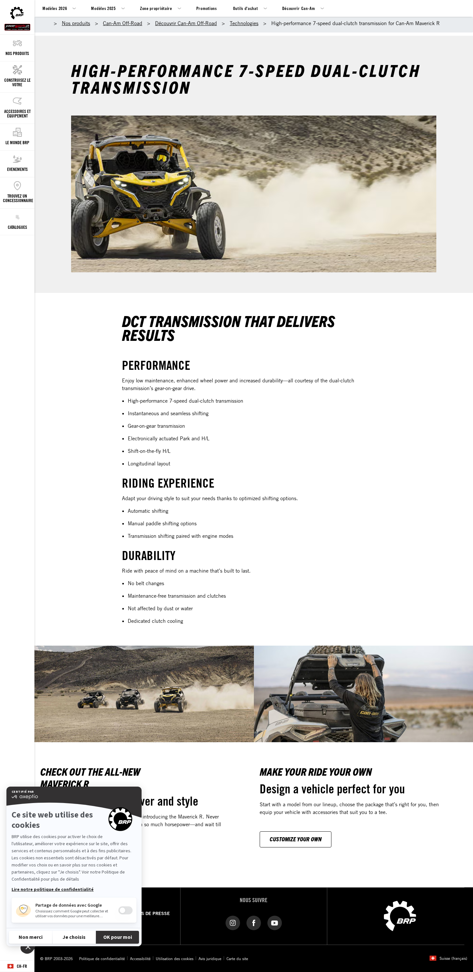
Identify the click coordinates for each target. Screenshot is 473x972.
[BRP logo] (400, 915)
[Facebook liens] (253, 922)
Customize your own (295, 839)
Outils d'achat (245, 8)
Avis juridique (210, 958)
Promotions (206, 8)
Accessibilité (140, 958)
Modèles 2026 (54, 8)
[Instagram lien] (233, 922)
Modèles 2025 (103, 8)
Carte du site (237, 958)
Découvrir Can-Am (298, 8)
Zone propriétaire (156, 8)
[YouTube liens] (274, 922)
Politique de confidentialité (102, 958)
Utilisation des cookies (174, 958)
